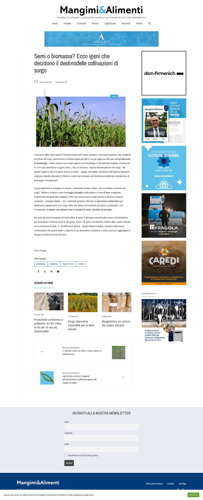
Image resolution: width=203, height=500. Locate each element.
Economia (81, 23)
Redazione (48, 82)
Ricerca (95, 23)
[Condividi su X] (45, 271)
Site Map (182, 483)
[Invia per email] (58, 271)
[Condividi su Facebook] (38, 271)
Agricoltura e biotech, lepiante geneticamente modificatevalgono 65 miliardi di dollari (79, 378)
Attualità (67, 23)
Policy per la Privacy (154, 483)
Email (66, 444)
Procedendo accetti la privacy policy (83, 455)
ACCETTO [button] (193, 495)
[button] (149, 23)
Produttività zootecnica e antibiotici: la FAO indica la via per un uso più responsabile (48, 325)
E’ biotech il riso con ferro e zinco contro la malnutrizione (82, 351)
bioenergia (40, 264)
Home (55, 23)
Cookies (170, 483)
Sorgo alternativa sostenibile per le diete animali (81, 325)
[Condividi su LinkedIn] (51, 271)
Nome (66, 421)
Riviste (139, 23)
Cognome (68, 433)
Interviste (126, 23)
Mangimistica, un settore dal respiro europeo (116, 323)
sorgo (81, 264)
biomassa (54, 264)
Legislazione (110, 23)
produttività (68, 264)
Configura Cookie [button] (178, 495)
